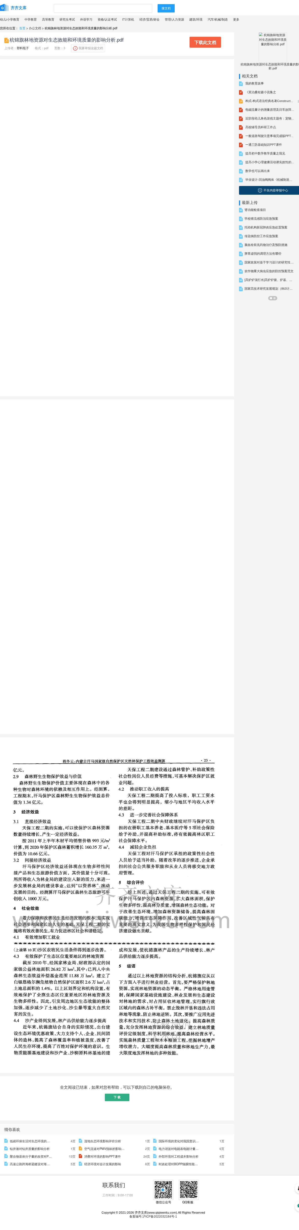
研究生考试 (67, 19)
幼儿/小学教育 (9, 19)
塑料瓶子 (23, 48)
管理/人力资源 (174, 19)
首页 (22, 28)
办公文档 (35, 28)
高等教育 (48, 19)
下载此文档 (205, 42)
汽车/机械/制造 (218, 19)
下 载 (117, 1097)
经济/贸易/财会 (149, 19)
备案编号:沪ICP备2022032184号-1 (153, 1216)
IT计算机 (128, 19)
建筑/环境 (195, 19)
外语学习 (86, 19)
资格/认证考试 (107, 19)
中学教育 (31, 19)
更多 (236, 19)
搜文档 (166, 8)
